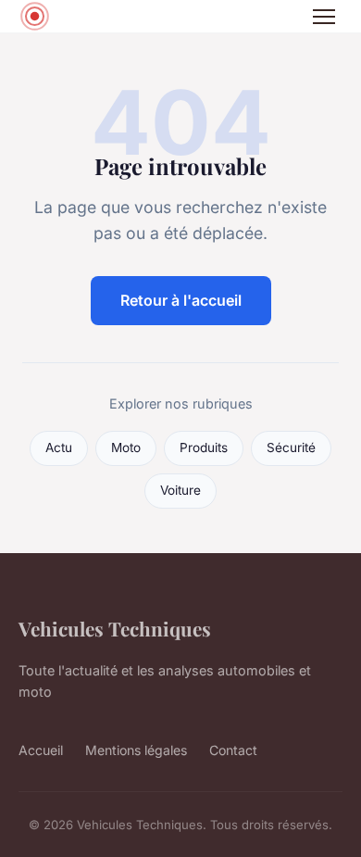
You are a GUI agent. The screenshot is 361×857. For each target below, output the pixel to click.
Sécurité (291, 447)
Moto (126, 447)
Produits (204, 447)
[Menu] (323, 17)
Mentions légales (136, 750)
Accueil (41, 750)
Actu (58, 447)
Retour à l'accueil (181, 300)
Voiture (180, 490)
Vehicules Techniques (115, 628)
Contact (233, 750)
